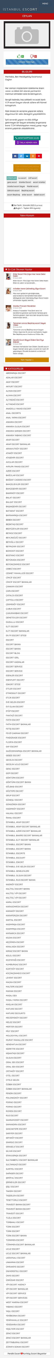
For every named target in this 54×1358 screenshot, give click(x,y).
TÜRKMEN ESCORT (15, 1240)
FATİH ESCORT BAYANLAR (18, 724)
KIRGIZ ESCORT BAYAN (17, 951)
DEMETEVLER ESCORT (16, 617)
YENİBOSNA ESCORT (15, 1315)
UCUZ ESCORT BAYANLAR (18, 1253)
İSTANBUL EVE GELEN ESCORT (20, 866)
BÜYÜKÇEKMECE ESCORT (18, 564)
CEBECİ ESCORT (13, 568)
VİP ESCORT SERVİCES (16, 1298)
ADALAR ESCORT (14, 377)
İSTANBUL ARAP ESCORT (18, 822)
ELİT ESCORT (12, 626)
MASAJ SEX (11, 995)
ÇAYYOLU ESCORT (14, 600)
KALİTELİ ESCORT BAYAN (18, 889)
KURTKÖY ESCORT (15, 969)
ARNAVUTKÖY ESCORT (17, 448)
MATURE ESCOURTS (15, 1013)
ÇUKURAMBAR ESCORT (17, 613)
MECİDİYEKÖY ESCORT (17, 1018)
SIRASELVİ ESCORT (15, 1146)
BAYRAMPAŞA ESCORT (16, 515)
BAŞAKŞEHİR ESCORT (16, 506)
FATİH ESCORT (13, 720)
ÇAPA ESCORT (12, 591)
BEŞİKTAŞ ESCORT (14, 524)
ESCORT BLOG (13, 653)
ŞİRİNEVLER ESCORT (16, 1182)
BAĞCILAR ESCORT (15, 475)
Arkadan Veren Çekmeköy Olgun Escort (29, 289)
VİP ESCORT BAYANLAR (17, 1289)
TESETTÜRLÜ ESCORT (16, 1200)
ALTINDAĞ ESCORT (15, 400)
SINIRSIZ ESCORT (14, 1142)
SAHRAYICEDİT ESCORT (17, 1120)
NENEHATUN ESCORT (16, 1044)
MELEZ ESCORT (13, 1022)
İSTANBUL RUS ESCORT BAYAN (20, 880)
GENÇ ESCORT (13, 769)
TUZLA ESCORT (13, 1218)
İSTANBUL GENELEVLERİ (17, 871)
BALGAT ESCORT (14, 502)
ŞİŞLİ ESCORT (12, 1186)
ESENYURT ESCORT (15, 680)
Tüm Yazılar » (27, 360)
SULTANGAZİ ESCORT (16, 1164)
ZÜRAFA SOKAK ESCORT (18, 1347)
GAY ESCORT (12, 746)
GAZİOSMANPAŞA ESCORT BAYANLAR (24, 751)
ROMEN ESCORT (14, 1111)
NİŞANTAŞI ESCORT (15, 1053)
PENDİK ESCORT (13, 1093)
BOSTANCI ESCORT (15, 555)
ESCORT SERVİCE (14, 666)
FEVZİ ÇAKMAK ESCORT (17, 733)
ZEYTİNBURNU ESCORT (17, 1342)
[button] (46, 25)
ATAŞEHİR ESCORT (15, 457)
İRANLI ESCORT (13, 817)
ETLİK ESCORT (13, 697)
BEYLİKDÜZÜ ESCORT (16, 537)
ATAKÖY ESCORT (14, 453)
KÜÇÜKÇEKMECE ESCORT (18, 973)
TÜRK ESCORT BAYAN (16, 1235)
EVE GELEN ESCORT (15, 702)
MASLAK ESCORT (14, 1004)
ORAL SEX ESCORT (15, 1062)
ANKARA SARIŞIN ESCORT (18, 431)
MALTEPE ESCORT (14, 986)
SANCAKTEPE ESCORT (16, 1129)
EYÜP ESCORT (12, 711)
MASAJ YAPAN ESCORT (17, 1000)
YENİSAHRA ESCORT (15, 1324)
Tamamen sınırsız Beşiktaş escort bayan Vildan (29, 324)
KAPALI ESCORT (13, 902)
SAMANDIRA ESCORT (16, 1124)
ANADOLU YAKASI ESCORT (18, 408)
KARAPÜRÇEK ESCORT (17, 915)
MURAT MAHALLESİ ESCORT (19, 1040)
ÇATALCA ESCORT (14, 595)
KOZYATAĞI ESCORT (15, 960)
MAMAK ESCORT (14, 991)
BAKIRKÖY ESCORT (15, 493)
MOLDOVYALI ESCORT (16, 1035)
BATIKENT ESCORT (15, 511)
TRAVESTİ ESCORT (15, 1213)
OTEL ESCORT (13, 1075)
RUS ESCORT (12, 1115)
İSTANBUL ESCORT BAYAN (18, 844)
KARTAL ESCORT (14, 920)
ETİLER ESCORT (13, 689)
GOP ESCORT (12, 773)
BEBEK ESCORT (13, 520)
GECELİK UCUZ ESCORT (17, 764)
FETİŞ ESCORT (13, 729)
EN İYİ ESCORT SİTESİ (16, 635)
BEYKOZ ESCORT (14, 533)
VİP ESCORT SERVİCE (16, 1293)
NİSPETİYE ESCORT (15, 1049)
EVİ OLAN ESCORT (14, 706)
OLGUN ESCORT (13, 1058)
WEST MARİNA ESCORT (17, 1302)
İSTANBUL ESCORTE (15, 853)
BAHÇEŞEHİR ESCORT (16, 488)
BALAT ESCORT (13, 497)
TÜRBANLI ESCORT (15, 1222)
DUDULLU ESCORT (15, 622)
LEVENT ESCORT (14, 978)
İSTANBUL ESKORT (15, 862)
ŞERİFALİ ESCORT (14, 1178)
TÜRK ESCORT (13, 1226)
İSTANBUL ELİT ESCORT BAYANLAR (22, 840)
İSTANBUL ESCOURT (15, 857)
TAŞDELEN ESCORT (15, 1195)
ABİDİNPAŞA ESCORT (16, 373)
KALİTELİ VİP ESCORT (16, 893)
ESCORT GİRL (12, 657)
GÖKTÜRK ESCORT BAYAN (18, 782)
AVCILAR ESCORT (14, 462)
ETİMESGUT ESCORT (16, 693)
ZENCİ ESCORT (13, 1333)
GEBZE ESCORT (13, 755)
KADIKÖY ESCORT (14, 884)
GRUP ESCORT (13, 795)
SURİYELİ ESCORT (14, 1169)
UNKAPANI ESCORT (15, 1262)
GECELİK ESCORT (14, 760)
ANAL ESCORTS (13, 413)
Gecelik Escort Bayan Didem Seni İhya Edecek (28, 341)
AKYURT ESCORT (14, 386)
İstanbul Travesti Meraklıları (24, 306)
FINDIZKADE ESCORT (16, 737)
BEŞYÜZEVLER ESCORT (17, 528)
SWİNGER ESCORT (14, 1173)
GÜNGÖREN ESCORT (16, 804)
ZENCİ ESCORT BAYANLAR (18, 1338)
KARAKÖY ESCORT (15, 911)
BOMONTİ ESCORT (15, 551)
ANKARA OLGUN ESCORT (18, 426)
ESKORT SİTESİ (13, 684)
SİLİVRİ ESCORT (13, 1151)
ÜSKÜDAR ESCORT (15, 1280)
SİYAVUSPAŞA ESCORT (16, 1155)
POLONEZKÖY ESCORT (17, 1098)
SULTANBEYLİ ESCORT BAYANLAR (22, 1160)
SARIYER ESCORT (14, 1133)
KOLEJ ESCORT (13, 955)
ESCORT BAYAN (13, 644)
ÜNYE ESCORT (13, 1275)
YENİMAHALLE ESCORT (17, 1320)
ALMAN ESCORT (13, 391)
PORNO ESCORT (14, 1102)
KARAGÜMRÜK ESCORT (17, 906)
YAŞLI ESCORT (13, 1311)
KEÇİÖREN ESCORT (15, 942)
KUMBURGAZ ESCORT (16, 964)
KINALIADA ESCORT (15, 946)
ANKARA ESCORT (14, 422)
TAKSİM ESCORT (14, 1191)
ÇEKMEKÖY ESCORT (15, 604)
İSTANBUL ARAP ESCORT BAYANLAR (23, 826)
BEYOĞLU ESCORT (15, 542)
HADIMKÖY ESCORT (15, 809)
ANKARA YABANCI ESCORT (18, 435)
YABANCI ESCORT (14, 1307)
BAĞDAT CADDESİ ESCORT (18, 480)
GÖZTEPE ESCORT (14, 791)
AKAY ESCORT (12, 382)
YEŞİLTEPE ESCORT (15, 1329)
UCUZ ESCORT (13, 1249)
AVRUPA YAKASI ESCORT (17, 466)
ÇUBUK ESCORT (13, 609)
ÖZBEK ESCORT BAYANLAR (19, 1089)
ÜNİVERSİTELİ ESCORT (17, 1271)
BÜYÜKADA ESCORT (15, 560)
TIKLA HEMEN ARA (28, 142)
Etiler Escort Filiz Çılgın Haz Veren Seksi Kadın (29, 275)
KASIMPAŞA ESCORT (15, 924)
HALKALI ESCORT (14, 813)
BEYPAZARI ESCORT (15, 546)
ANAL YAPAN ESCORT (16, 417)
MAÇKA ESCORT (13, 982)
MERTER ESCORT (14, 1026)
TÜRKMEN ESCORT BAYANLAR (20, 1244)
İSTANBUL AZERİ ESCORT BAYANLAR (23, 831)
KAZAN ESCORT (13, 938)
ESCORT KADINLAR (15, 662)
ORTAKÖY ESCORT (15, 1071)
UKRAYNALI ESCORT (15, 1258)
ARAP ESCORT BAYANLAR (18, 444)
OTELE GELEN (12, 1080)
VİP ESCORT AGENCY (16, 1284)
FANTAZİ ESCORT (14, 715)
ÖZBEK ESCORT (13, 1084)
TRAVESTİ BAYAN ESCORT (18, 1204)
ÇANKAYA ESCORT (14, 586)
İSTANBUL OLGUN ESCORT (19, 875)
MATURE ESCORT (14, 1009)
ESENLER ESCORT (14, 675)
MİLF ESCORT (12, 1031)
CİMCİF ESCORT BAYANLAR (19, 582)
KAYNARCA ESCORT (15, 933)
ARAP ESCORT (13, 440)
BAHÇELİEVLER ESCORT (17, 484)
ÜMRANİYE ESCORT (15, 1266)
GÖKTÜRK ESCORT (15, 777)
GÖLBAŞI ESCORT (14, 786)
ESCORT (10, 640)
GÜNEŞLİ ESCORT (14, 800)
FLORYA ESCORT (14, 742)
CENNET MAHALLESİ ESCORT (20, 573)
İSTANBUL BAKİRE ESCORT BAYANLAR (24, 835)
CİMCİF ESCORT (13, 577)
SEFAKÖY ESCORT (14, 1138)
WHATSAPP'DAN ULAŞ (28, 138)
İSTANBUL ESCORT (20, 9)
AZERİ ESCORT (13, 471)
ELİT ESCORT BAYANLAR (17, 631)
